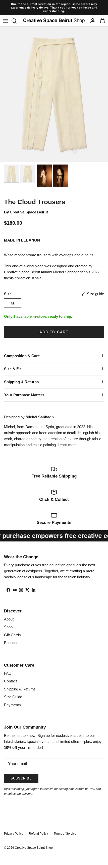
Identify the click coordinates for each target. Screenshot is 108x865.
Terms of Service (65, 826)
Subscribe (21, 771)
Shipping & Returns (21, 375)
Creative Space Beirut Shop (34, 841)
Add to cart (53, 325)
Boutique (11, 636)
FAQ (8, 666)
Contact (10, 674)
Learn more (67, 438)
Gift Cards (12, 628)
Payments (12, 698)
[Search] (16, 14)
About (9, 612)
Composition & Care (22, 349)
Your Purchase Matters (24, 388)
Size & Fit (12, 362)
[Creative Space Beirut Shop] (54, 14)
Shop (8, 620)
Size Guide (13, 690)
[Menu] (5, 14)
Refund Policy (38, 826)
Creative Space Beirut (29, 205)
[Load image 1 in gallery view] (54, 87)
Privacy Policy (13, 826)
